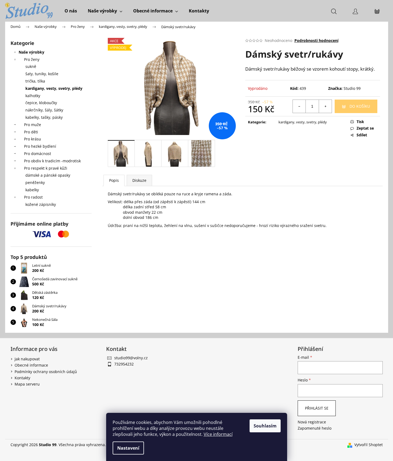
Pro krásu (32, 138)
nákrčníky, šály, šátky (44, 110)
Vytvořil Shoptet (368, 444)
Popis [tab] (114, 180)
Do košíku (360, 106)
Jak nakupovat (27, 358)
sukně (30, 66)
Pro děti (31, 131)
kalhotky (32, 95)
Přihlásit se (316, 408)
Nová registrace (312, 421)
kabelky (32, 189)
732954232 (124, 364)
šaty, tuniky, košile (41, 73)
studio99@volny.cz (131, 357)
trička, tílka (35, 81)
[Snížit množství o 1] (299, 106)
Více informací (218, 434)
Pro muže (32, 124)
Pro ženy (31, 59)
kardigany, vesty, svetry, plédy (53, 88)
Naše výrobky (31, 52)
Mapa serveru (27, 384)
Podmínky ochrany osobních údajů (46, 371)
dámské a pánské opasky (47, 175)
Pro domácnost (37, 153)
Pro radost (33, 197)
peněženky (35, 182)
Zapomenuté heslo (314, 428)
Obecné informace (31, 365)
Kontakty (22, 377)
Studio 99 (352, 88)
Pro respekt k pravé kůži (45, 168)
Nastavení (128, 448)
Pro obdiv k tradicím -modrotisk (52, 160)
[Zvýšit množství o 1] (325, 106)
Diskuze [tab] (139, 180)
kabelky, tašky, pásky (44, 117)
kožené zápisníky (40, 204)
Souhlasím (265, 426)
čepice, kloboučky (41, 102)
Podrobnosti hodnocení (316, 40)
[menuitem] (70, 11)
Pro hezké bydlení (40, 146)
